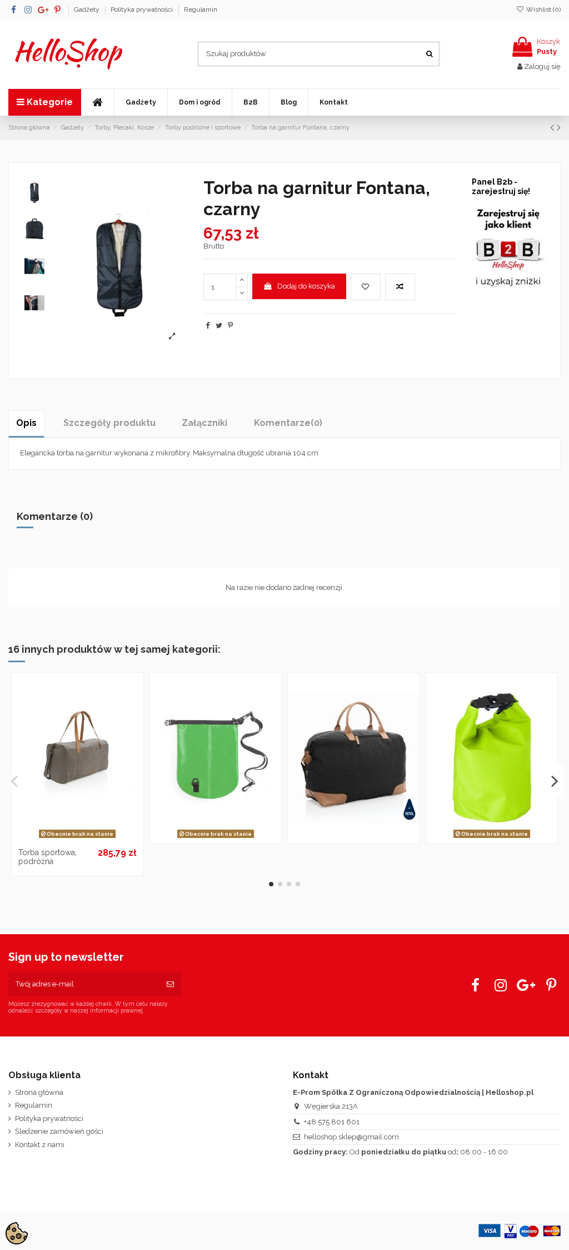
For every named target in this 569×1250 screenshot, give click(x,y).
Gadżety (87, 9)
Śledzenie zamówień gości (59, 1131)
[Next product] (559, 127)
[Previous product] (553, 127)
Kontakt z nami (39, 1144)
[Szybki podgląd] (91, 838)
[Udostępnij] (207, 325)
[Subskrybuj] (170, 984)
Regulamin (200, 9)
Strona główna (39, 1092)
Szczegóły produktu (109, 423)
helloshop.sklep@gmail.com (351, 1137)
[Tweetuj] (219, 325)
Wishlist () (543, 9)
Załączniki (204, 423)
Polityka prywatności (142, 9)
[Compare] (77, 838)
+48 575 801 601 (332, 1122)
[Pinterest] (230, 325)
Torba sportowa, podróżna (47, 857)
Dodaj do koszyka (306, 286)
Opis (26, 423)
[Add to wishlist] (366, 287)
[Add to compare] (400, 287)
